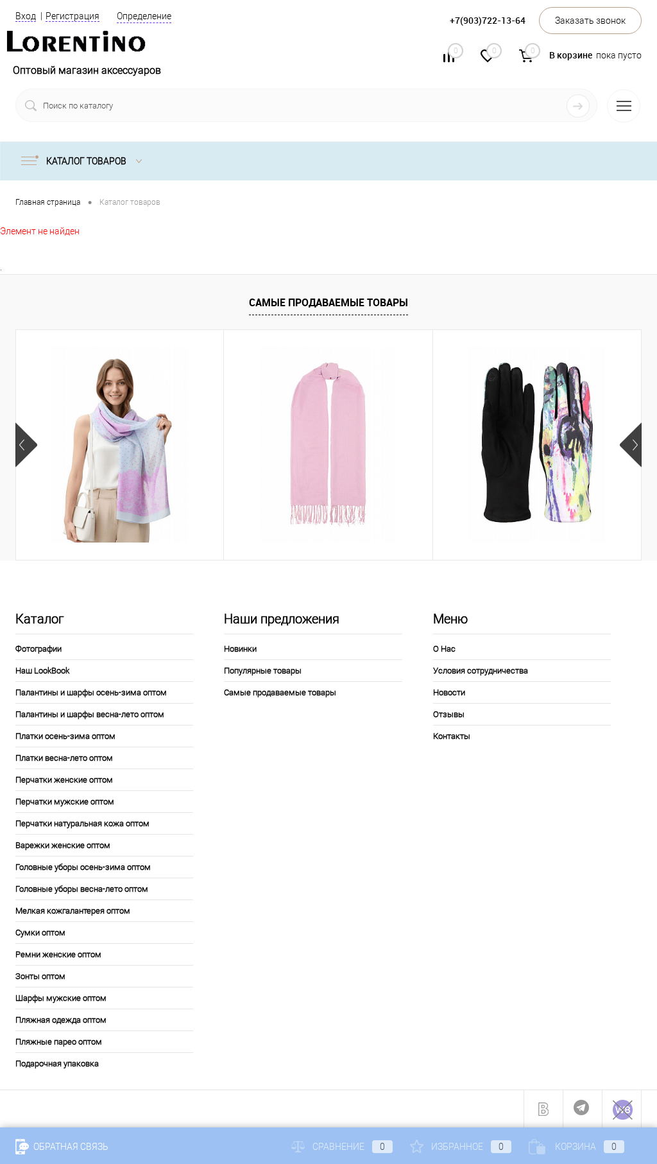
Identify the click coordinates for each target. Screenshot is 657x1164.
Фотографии (38, 649)
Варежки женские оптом (62, 845)
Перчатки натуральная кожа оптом (82, 823)
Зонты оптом (40, 976)
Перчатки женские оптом (64, 780)
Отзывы (449, 714)
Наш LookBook (42, 670)
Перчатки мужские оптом (64, 801)
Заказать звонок (590, 20)
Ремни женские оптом (58, 954)
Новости (449, 692)
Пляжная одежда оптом (61, 1020)
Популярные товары (263, 670)
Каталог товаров (87, 161)
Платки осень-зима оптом (65, 736)
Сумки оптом (40, 932)
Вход (25, 16)
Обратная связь (69, 1147)
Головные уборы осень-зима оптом (83, 867)
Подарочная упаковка (57, 1063)
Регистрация (72, 16)
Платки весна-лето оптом (64, 758)
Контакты (451, 736)
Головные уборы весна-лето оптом (81, 889)
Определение (144, 16)
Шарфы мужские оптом (61, 998)
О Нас (444, 649)
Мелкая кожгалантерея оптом (72, 911)
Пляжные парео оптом (58, 1042)
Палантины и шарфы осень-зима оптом (91, 692)
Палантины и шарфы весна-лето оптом (89, 714)
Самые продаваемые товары (328, 302)
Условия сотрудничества (480, 670)
